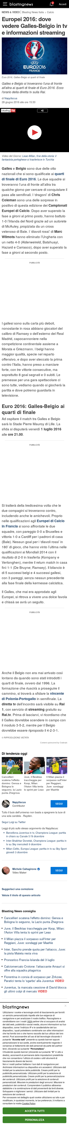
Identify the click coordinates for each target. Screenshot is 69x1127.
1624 (29, 1021)
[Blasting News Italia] (21, 4)
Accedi (62, 4)
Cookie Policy (28, 1103)
